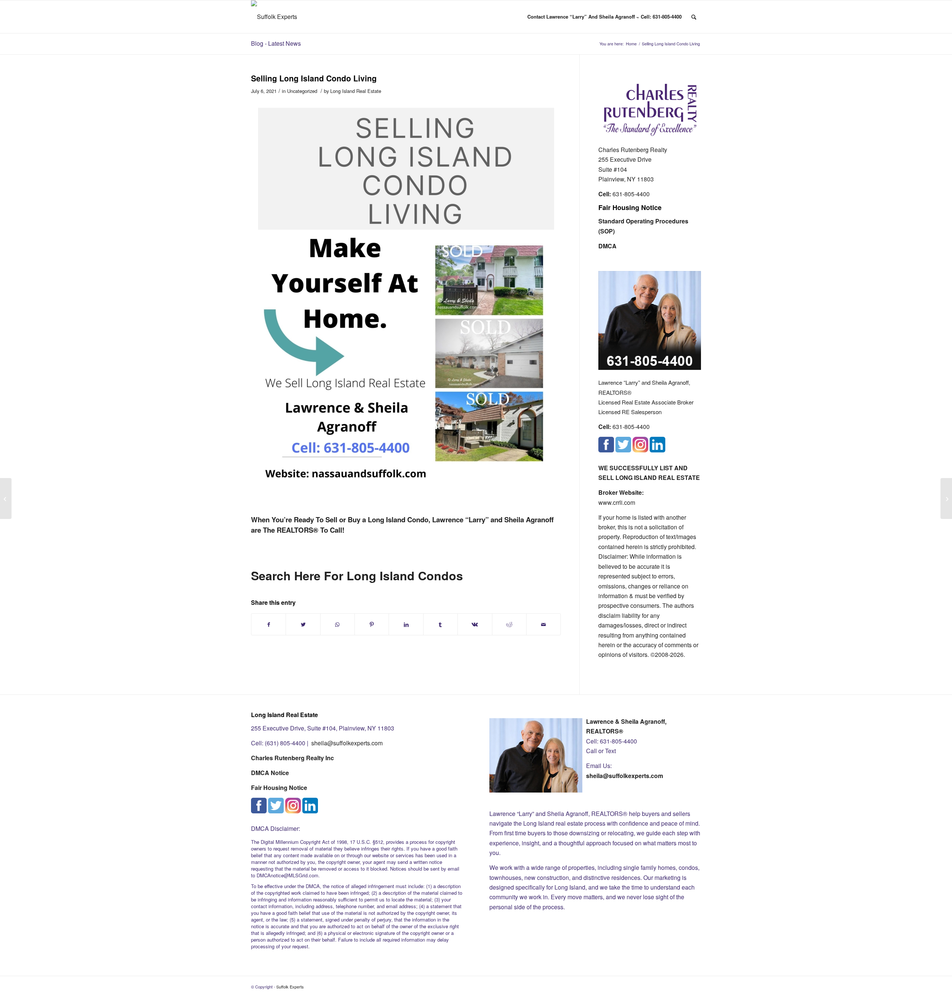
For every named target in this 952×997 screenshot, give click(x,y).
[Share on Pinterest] (372, 624)
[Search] (693, 16)
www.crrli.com (616, 502)
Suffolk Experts (290, 987)
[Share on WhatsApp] (337, 624)
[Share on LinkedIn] (406, 624)
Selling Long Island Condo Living (314, 78)
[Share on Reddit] (509, 624)
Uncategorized (302, 90)
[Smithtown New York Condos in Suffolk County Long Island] (6, 498)
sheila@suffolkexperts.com (347, 743)
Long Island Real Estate (355, 90)
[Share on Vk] (475, 624)
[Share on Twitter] (303, 624)
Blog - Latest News (276, 43)
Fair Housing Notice (630, 207)
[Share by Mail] (543, 624)
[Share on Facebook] (268, 624)
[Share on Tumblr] (440, 624)
